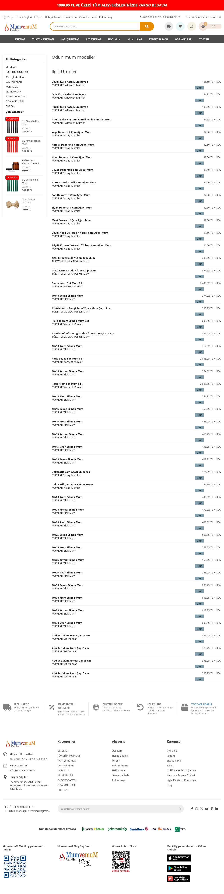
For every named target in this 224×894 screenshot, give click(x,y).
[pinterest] (212, 809)
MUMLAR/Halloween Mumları (70, 83)
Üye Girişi (8, 17)
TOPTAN (204, 39)
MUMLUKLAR (135, 39)
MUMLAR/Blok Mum (67, 297)
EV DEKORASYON (158, 39)
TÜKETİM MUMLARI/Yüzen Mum (73, 259)
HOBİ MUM (114, 39)
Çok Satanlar (14, 112)
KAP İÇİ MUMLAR (70, 39)
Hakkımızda (70, 17)
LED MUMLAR (93, 39)
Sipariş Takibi (174, 760)
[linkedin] (217, 809)
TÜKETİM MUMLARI (43, 39)
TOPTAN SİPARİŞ (201, 704)
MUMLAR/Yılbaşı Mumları (71, 133)
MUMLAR (20, 39)
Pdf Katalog (105, 17)
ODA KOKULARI (183, 39)
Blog (169, 785)
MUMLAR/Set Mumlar (71, 637)
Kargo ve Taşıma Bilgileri (181, 775)
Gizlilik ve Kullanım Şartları (181, 770)
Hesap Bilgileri (24, 17)
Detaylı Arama (53, 17)
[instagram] (219, 17)
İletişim (38, 17)
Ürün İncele (199, 87)
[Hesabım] (191, 26)
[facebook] (192, 809)
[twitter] (201, 809)
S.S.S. (170, 765)
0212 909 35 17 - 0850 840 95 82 (162, 17)
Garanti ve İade (87, 17)
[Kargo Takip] (168, 26)
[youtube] (206, 809)
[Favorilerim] (180, 26)
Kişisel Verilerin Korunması (181, 780)
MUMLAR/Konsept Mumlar (67, 284)
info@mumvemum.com (201, 17)
